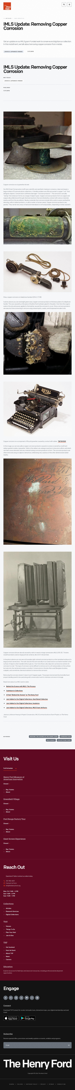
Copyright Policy (32, 1084)
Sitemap (51, 1084)
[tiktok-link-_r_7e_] (32, 998)
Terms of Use (61, 1084)
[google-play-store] (27, 1018)
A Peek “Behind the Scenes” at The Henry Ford (22, 695)
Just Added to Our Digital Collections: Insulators (23, 703)
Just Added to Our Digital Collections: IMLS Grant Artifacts (26, 708)
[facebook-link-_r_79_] (5, 998)
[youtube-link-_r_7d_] (27, 998)
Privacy (43, 1084)
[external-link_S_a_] (37, 881)
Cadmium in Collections (14, 691)
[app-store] (11, 1018)
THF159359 (62, 441)
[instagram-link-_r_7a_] (11, 998)
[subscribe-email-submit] (68, 1045)
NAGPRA (11, 1084)
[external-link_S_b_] (37, 883)
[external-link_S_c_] (37, 885)
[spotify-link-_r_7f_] (37, 998)
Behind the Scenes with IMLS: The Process (21, 686)
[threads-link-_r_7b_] (16, 998)
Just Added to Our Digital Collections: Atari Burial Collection (27, 699)
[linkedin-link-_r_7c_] (21, 998)
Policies (20, 1084)
